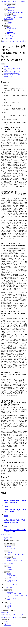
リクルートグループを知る (10, 4)
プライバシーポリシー (10, 623)
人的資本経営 (10, 10)
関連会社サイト (7, 590)
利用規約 (6, 621)
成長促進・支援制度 (12, 15)
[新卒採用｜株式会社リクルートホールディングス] (14, 1)
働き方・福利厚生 (8, 19)
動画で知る (10, 24)
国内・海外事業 (11, 7)
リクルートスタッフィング (14, 593)
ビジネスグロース (11, 28)
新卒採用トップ (8, 537)
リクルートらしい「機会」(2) (11, 73)
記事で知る (10, 22)
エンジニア (10, 32)
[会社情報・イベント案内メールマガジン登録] (13, 41)
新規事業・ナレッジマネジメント (15, 17)
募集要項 (9, 27)
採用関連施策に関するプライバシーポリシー (12, 615)
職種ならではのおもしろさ (11, 70)
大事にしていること (9, 76)
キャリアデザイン (8, 14)
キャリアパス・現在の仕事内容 (12, 68)
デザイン (9, 35)
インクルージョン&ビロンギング (15, 12)
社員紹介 (6, 20)
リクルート (10, 592)
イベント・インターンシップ (11, 36)
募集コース (6, 25)
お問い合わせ (7, 625)
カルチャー (6, 9)
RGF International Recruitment (14, 599)
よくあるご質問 (8, 38)
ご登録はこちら (5, 612)
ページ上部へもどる (6, 534)
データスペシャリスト (13, 33)
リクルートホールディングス (14, 598)
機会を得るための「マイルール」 (13, 74)
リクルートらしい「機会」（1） (12, 71)
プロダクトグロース (12, 30)
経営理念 (9, 6)
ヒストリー (7, 66)
